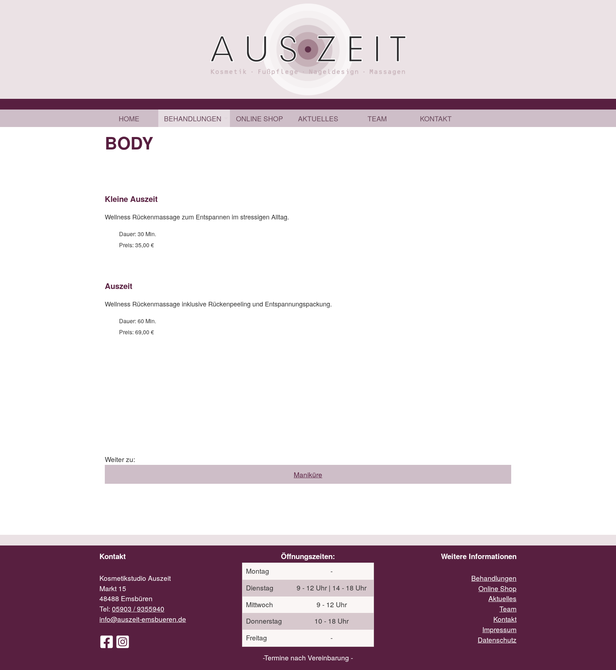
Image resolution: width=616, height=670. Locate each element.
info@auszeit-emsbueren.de (142, 619)
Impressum (499, 629)
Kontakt (436, 118)
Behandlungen (192, 118)
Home (129, 118)
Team (377, 118)
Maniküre (308, 474)
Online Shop (259, 118)
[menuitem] (128, 118)
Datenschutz (497, 639)
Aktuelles (318, 118)
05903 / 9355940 (138, 608)
